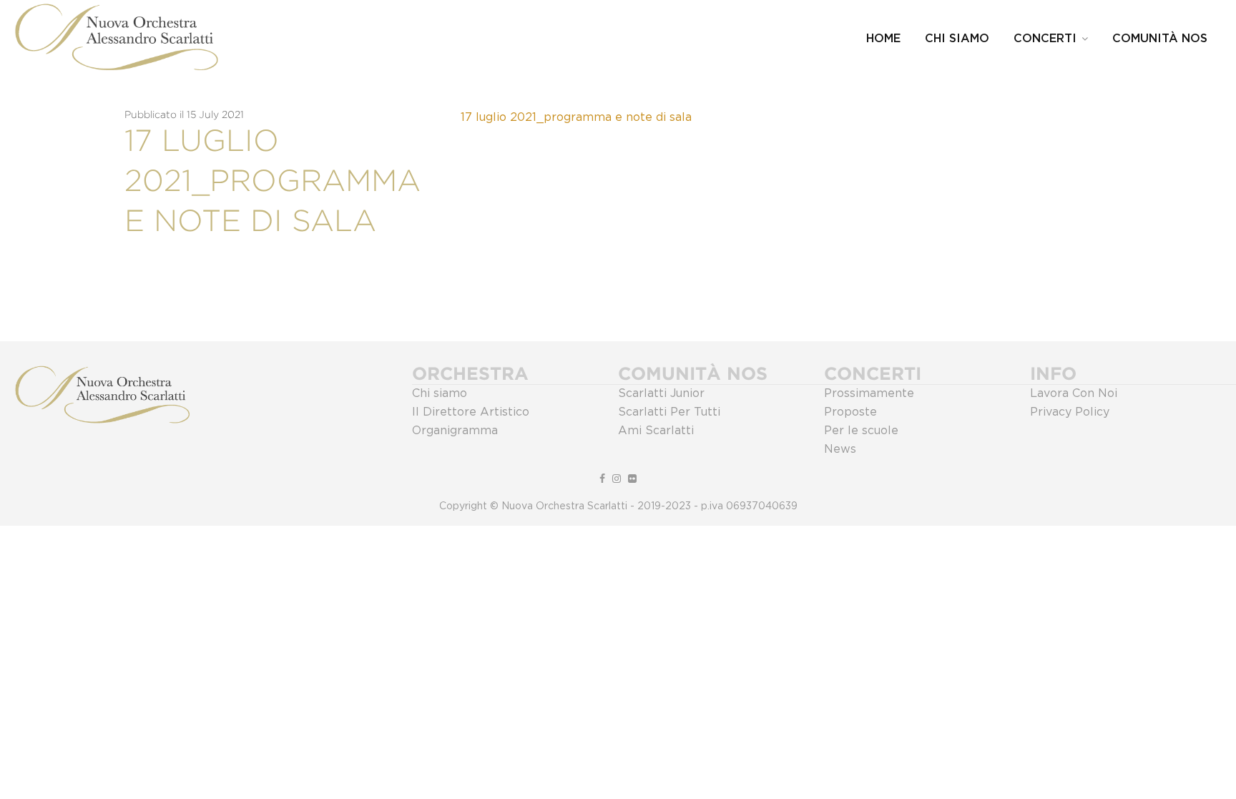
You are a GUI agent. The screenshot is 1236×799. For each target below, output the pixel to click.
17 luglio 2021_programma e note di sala (576, 117)
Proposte (850, 412)
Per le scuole (861, 430)
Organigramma (455, 430)
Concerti (1045, 38)
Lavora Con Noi (1073, 393)
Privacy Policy (1069, 412)
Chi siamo (439, 393)
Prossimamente (869, 393)
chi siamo (957, 38)
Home (883, 38)
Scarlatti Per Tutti (669, 412)
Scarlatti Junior (661, 393)
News (840, 449)
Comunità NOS (1159, 38)
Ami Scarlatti (656, 430)
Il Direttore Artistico (470, 412)
